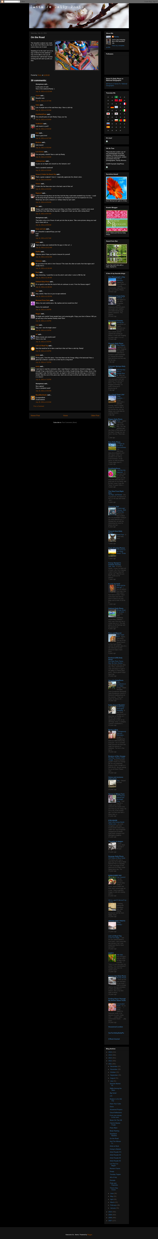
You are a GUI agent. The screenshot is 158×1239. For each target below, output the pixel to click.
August (112, 1078)
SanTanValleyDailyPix (116, 1033)
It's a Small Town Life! (116, 394)
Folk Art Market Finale (115, 1124)
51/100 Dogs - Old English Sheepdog (121, 708)
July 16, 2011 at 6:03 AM (43, 189)
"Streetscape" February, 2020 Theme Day (121, 510)
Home (65, 415)
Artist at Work (114, 1146)
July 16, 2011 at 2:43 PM (43, 341)
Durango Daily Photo (116, 856)
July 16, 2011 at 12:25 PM (44, 296)
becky (38, 355)
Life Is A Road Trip (42, 345)
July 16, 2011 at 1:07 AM (43, 101)
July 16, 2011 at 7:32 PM (43, 379)
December (114, 1066)
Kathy (37, 105)
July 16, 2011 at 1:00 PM (43, 309)
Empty (112, 1171)
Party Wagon (121, 345)
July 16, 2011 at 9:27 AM (43, 238)
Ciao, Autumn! (121, 877)
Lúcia (37, 242)
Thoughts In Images (115, 841)
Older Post (95, 415)
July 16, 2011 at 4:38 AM (43, 129)
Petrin (119, 421)
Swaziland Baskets (113, 1134)
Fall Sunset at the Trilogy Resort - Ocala (121, 551)
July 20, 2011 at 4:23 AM (43, 402)
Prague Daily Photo (115, 419)
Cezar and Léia (41, 229)
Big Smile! (113, 1093)
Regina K (39, 193)
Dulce (112, 1106)
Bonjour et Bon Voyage (116, 756)
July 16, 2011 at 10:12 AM (44, 247)
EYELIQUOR (112, 820)
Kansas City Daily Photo (117, 976)
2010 (110, 1212)
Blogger (89, 1234)
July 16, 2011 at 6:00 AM (43, 179)
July (111, 1081)
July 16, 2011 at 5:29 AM (43, 157)
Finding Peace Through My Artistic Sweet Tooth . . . (117, 1000)
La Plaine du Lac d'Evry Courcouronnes (121, 445)
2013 (110, 1058)
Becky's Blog (113, 730)
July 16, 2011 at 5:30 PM (43, 351)
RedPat (38, 251)
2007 (110, 1220)
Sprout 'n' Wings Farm (116, 794)
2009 (110, 1215)
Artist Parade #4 (115, 1155)
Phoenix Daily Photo (115, 343)
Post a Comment (39, 406)
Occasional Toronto (115, 321)
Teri (37, 206)
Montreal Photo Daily (43, 300)
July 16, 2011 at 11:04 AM (44, 268)
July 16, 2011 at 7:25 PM (43, 362)
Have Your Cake (115, 1104)
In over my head (114, 584)
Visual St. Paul (113, 506)
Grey (118, 780)
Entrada (112, 1180)
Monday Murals (121, 977)
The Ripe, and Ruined (115, 495)
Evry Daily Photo (114, 442)
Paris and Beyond (114, 633)
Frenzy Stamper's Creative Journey (114, 563)
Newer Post (35, 415)
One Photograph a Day (116, 277)
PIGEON (120, 298)
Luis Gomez (40, 152)
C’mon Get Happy (114, 937)
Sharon (38, 183)
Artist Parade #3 (115, 1158)
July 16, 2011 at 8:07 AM (43, 213)
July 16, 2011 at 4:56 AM (43, 147)
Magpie (38, 314)
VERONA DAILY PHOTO (116, 921)
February (113, 1205)
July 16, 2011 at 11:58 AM (44, 287)
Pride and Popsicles (114, 1184)
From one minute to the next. (116, 1116)
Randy (116, 37)
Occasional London (115, 1027)
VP (37, 334)
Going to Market (115, 1149)
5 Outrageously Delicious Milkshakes (121, 733)
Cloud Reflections (116, 1112)
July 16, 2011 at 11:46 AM (44, 277)
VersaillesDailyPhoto (115, 680)
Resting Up (120, 322)
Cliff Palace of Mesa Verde (116, 858)
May (112, 1196)
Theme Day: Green (114, 1189)
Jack (37, 291)
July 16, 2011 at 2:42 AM (43, 110)
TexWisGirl (39, 123)
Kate (37, 133)
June (112, 1193)
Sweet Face (120, 534)
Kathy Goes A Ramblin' (116, 705)
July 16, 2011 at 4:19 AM (43, 119)
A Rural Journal (114, 1039)
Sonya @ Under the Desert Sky (46, 174)
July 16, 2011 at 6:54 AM (43, 202)
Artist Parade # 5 (115, 1152)
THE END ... (121, 955)
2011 (110, 1064)
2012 (110, 1061)
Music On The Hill (116, 1120)
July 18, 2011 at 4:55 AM (43, 391)
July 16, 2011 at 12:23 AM (44, 91)
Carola (38, 95)
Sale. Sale (111, 566)
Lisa (37, 325)
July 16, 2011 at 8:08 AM (43, 225)
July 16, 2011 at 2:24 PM (43, 330)
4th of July (113, 1177)
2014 (110, 1055)
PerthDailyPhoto (41, 114)
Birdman (38, 142)
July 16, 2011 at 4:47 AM (43, 138)
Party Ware (113, 1128)
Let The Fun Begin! (114, 1164)
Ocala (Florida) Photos (116, 548)
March (112, 1202)
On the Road (114, 1138)
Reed (37, 272)
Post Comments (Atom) (69, 422)
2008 (110, 1217)
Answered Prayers (116, 1109)
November (114, 1069)
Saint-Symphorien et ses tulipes (121, 684)
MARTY (111, 953)
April (112, 1199)
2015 (110, 1052)
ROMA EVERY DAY (115, 875)
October (113, 1072)
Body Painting (114, 1131)
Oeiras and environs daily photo (115, 778)
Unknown (39, 261)
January (113, 1208)
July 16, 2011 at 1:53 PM (43, 321)
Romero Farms (115, 1168)
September (114, 1075)
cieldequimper (40, 161)
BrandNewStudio (41, 395)
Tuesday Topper (115, 1174)
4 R (111, 1096)
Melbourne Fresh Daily (116, 296)
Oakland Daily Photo (42, 281)
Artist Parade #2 (115, 1161)
